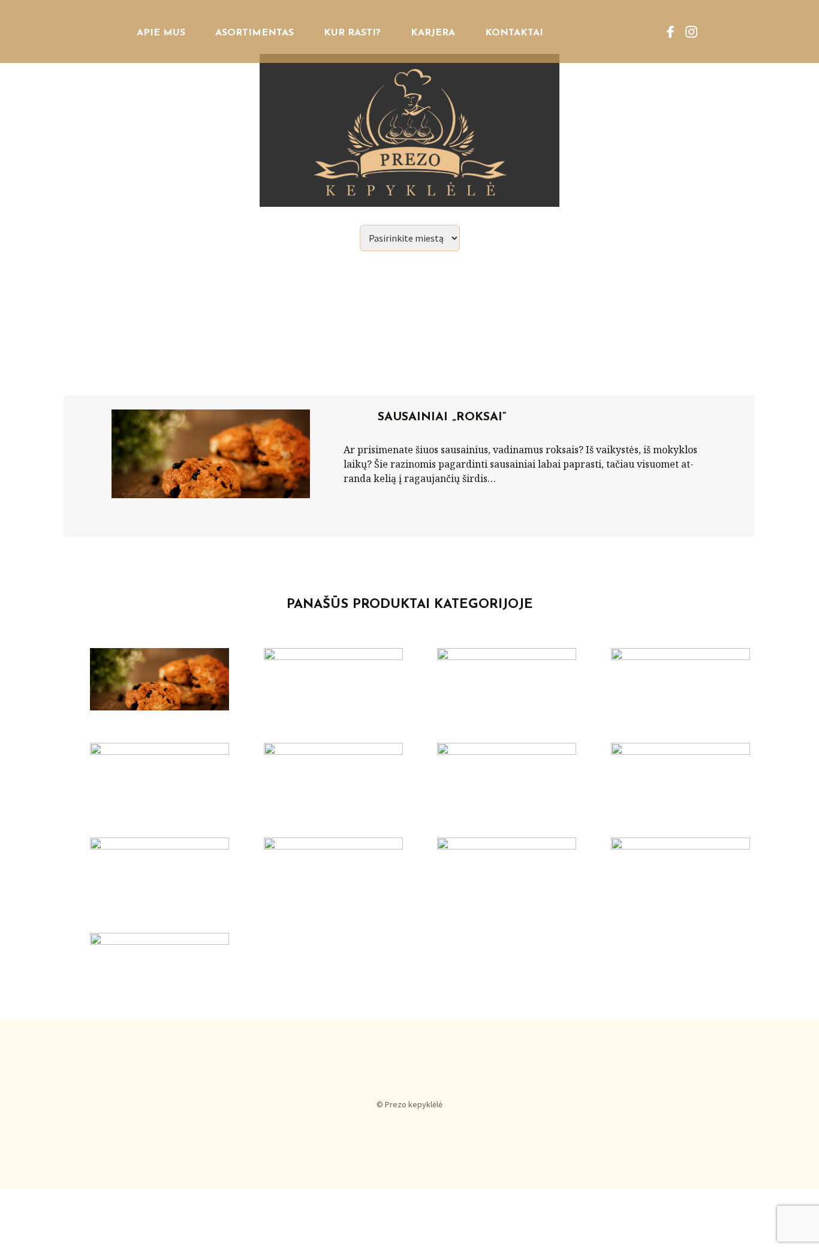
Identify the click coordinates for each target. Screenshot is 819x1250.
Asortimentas (254, 33)
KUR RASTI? (352, 33)
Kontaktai (514, 33)
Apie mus (161, 33)
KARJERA (433, 33)
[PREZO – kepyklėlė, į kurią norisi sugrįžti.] (409, 103)
